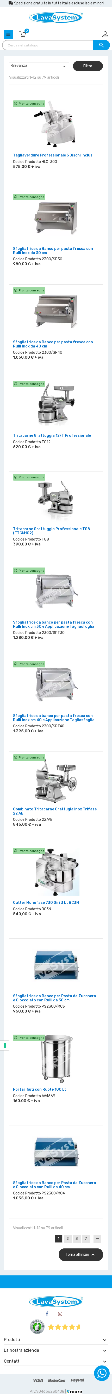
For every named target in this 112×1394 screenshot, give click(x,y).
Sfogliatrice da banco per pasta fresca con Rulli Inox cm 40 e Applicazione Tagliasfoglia (54, 718)
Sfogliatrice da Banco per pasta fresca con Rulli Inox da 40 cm (53, 344)
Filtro (87, 66)
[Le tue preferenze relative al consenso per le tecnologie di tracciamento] (5, 1045)
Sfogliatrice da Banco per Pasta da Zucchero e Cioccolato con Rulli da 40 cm (54, 1185)
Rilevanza (39, 66)
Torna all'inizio (81, 1255)
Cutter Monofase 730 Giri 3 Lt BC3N (46, 902)
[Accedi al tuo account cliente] (105, 34)
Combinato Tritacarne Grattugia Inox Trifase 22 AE (55, 811)
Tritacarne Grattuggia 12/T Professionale (52, 435)
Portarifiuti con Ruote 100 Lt (39, 1089)
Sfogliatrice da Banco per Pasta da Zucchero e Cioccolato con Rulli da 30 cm (54, 998)
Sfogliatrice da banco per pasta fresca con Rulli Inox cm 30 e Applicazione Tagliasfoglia (53, 624)
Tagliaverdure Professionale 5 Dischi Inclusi (53, 155)
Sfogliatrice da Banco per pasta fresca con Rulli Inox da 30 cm (53, 251)
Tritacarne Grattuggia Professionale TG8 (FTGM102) (51, 531)
